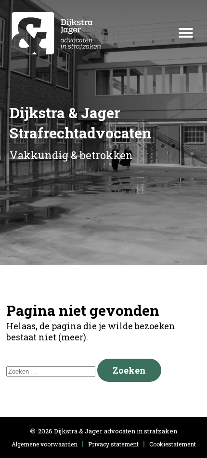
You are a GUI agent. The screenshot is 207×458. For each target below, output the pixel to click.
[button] (185, 32)
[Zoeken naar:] (51, 370)
